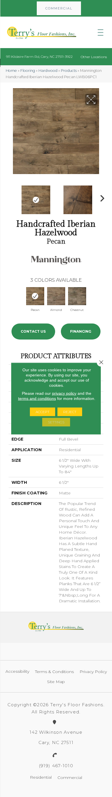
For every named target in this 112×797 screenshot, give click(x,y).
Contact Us (33, 331)
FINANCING (80, 331)
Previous (11, 197)
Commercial (69, 777)
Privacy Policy (93, 671)
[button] (59, 8)
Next (100, 197)
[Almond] (56, 296)
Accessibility (17, 671)
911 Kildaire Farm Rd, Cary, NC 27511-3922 (39, 56)
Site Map (56, 681)
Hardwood (47, 70)
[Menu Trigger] (100, 32)
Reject (69, 412)
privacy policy (64, 393)
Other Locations (94, 57)
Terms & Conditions (54, 671)
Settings (56, 422)
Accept (42, 412)
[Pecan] (35, 296)
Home (11, 70)
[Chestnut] (77, 296)
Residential (41, 777)
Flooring (27, 70)
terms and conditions (37, 398)
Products (69, 70)
